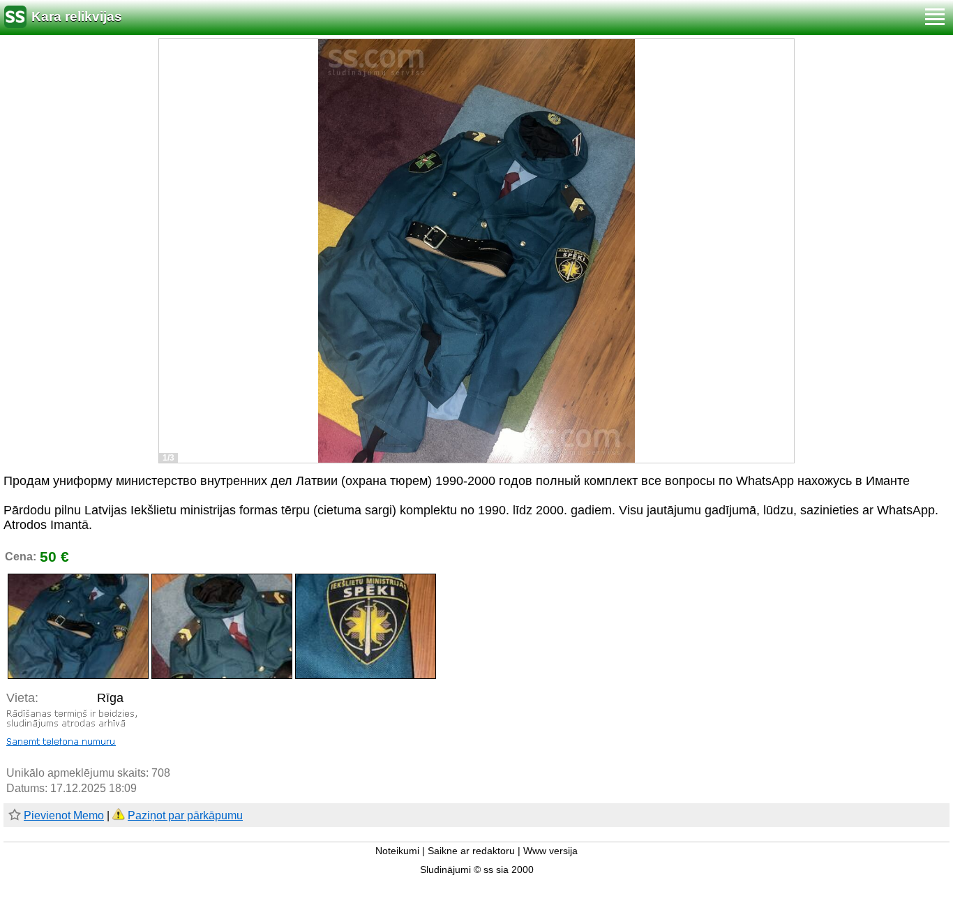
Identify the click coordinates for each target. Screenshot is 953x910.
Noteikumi (397, 851)
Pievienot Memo (64, 815)
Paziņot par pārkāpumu (185, 815)
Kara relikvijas (76, 16)
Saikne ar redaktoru (471, 851)
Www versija (550, 851)
